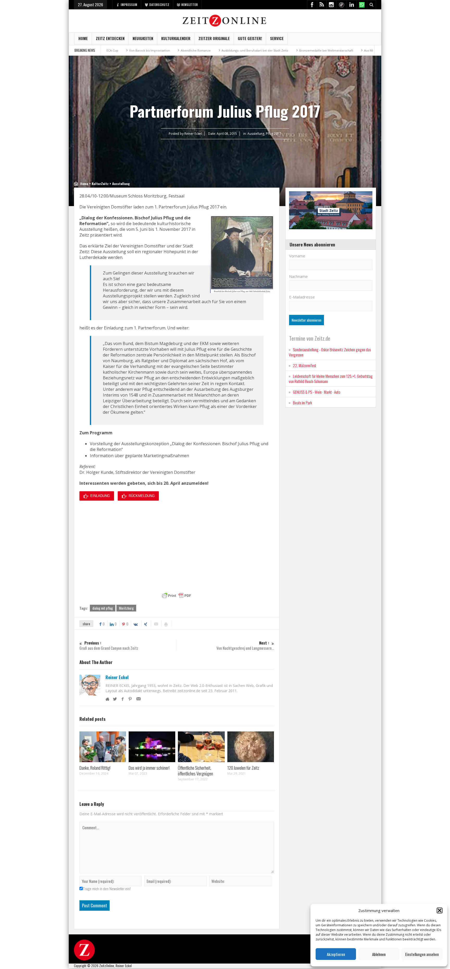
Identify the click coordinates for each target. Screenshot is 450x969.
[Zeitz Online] (225, 20)
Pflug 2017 (273, 133)
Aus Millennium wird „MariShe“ (342, 50)
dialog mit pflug (102, 608)
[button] (439, 910)
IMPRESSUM (129, 4)
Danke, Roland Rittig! (94, 767)
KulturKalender (175, 38)
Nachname (298, 276)
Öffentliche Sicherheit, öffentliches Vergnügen (195, 770)
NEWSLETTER (189, 4)
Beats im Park (302, 402)
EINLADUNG (100, 496)
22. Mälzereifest (304, 365)
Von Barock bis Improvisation (106, 50)
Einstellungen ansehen (422, 954)
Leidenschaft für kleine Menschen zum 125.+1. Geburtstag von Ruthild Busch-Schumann (331, 378)
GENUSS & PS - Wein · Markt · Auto (316, 392)
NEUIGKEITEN (143, 38)
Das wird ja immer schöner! (149, 767)
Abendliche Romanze (152, 50)
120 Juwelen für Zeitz (243, 767)
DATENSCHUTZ (159, 4)
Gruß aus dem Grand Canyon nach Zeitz (108, 645)
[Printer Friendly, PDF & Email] (176, 596)
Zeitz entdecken (110, 38)
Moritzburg (126, 608)
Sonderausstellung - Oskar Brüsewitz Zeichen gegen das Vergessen (330, 352)
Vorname (297, 255)
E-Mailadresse (302, 296)
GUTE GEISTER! (250, 38)
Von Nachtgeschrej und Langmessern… (245, 645)
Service (277, 38)
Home (83, 38)
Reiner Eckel (117, 677)
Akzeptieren (336, 954)
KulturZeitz (100, 183)
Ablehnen (379, 954)
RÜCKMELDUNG (142, 496)
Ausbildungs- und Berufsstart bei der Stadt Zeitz (211, 50)
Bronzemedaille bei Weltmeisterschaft (283, 50)
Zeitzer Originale (214, 38)
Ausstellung (255, 133)
